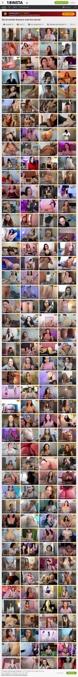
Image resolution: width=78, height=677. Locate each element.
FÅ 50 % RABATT (68, 14)
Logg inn (72, 2)
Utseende (8, 24)
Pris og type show (36, 24)
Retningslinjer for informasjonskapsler (14, 675)
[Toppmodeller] (26, 2)
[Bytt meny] (2, 2)
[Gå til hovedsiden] (14, 2)
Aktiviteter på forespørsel (57, 24)
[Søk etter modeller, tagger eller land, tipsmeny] (75, 7)
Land (21, 24)
